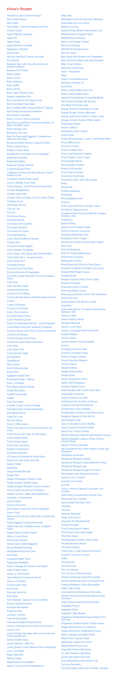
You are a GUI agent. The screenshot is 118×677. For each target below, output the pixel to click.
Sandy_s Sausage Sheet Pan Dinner (80, 330)
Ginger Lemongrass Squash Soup (24, 479)
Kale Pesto (12, 588)
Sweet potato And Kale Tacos (76, 502)
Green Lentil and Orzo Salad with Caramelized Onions (30, 517)
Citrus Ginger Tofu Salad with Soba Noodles (29, 253)
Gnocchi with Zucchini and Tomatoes (25, 490)
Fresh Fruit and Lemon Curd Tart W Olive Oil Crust (29, 429)
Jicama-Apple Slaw (17, 585)
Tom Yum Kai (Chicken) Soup (76, 573)
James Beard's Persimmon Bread (24, 577)
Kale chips (12, 596)
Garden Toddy (14, 464)
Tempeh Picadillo (70, 525)
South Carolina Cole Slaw (74, 397)
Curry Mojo (12, 346)
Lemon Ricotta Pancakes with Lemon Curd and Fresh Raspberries (31, 634)
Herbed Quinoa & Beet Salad (22, 532)
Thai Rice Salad (69, 536)
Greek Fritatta (14, 501)
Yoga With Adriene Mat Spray (76, 649)
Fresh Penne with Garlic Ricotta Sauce (26, 434)
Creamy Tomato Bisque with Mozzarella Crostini (31, 297)
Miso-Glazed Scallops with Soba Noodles (82, 60)
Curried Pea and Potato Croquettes (25, 342)
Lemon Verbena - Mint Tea (20, 643)
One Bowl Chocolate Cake (74, 105)
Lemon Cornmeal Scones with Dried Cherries (30, 626)
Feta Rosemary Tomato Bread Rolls (25, 409)
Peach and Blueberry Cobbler (76, 153)
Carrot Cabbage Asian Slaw (21, 182)
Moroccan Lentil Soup (72, 68)
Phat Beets (66, 187)
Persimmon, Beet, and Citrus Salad (79, 180)
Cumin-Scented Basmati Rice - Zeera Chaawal (31, 323)
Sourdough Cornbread (72, 394)
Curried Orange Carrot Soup (21, 338)
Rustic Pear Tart (69, 298)
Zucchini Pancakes (71, 664)
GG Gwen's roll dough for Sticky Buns (26, 456)
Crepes (10, 301)
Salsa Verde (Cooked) (72, 319)
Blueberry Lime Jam (17, 132)
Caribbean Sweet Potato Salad (23, 179)
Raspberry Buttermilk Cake (75, 234)
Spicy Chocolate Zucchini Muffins (78, 424)
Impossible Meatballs (17, 562)
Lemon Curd (13, 629)
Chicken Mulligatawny (18, 190)
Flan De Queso (14, 420)
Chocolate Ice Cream (17, 231)
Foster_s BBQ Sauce (17, 424)
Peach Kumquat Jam (71, 150)
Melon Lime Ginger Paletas (75, 41)
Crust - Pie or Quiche (17, 312)
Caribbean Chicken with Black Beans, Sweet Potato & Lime (30, 173)
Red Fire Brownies (70, 249)
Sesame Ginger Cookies (73, 356)
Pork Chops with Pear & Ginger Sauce (80, 206)
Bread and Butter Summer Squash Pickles (28, 143)
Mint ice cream (68, 53)
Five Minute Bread (16, 413)
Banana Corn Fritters (17, 70)
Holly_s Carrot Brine (17, 536)
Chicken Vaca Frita (16, 194)
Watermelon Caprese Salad (75, 638)
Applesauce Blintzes (17, 49)
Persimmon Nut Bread (72, 176)
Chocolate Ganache (17, 227)
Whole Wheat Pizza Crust (74, 646)
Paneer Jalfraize (69, 127)
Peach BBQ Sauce (70, 142)
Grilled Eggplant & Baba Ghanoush (25, 522)
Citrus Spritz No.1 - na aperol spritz (24, 257)
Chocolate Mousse (16, 235)
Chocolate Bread (15, 220)
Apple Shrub (13, 41)
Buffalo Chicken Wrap (18, 150)
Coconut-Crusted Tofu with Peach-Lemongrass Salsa (31, 277)
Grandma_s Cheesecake (19, 497)
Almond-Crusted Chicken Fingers (24, 15)
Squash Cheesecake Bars (74, 445)
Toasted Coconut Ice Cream (75, 555)
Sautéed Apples (69, 334)
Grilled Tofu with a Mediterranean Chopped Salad (29, 527)
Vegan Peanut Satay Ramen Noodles (80, 602)
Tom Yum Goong (69, 569)
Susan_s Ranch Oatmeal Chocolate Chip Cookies (82, 490)
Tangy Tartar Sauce (71, 517)
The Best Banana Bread (73, 543)
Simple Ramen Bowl (71, 371)
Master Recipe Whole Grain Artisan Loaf (81, 30)
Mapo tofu (66, 15)
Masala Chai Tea (69, 27)
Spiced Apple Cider (71, 420)
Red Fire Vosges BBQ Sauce (76, 253)
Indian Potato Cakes (17, 570)
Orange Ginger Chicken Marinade (78, 112)
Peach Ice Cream (70, 146)
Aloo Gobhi (12, 23)
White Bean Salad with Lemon (76, 642)
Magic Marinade (15, 654)
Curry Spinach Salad (17, 353)
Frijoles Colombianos (18, 449)
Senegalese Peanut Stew (74, 349)
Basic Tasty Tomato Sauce (20, 93)
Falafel (10, 398)
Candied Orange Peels (18, 169)
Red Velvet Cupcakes (72, 257)
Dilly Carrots (13, 364)
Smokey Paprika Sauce (73, 386)
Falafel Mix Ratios (16, 390)
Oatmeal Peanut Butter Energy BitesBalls (82, 97)
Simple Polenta (69, 368)
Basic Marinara (14, 81)
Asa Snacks (13, 60)
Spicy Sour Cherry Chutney (75, 431)
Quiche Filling (68, 223)
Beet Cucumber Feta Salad (21, 104)
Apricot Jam (13, 53)
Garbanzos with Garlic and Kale (23, 460)
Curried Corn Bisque (17, 334)
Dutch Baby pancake (17, 368)
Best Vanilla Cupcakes (18, 115)
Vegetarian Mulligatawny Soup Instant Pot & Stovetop (83, 618)
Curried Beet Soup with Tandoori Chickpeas (29, 327)
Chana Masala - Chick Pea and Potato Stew (29, 186)
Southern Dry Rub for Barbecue (77, 405)
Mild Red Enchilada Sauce (74, 49)
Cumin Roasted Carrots (19, 319)
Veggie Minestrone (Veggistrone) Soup (81, 631)
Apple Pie (12, 38)
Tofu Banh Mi (68, 562)
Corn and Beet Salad (17, 286)
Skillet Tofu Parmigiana (73, 383)
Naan (64, 75)
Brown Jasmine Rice (17, 146)
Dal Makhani (13, 360)
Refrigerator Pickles (71, 261)
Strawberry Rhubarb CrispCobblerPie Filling (83, 462)
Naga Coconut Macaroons (74, 79)
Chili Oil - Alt (13, 209)
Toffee (64, 558)
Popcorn (65, 202)
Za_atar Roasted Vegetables (75, 653)
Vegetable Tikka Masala (73, 613)
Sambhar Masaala (70, 323)
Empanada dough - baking (20, 379)
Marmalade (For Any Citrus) (75, 23)
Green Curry (13, 512)
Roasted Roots (68, 275)
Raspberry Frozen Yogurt (74, 238)
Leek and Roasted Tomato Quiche (24, 622)
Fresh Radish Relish (17, 438)
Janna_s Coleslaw (16, 581)
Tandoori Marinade (70, 513)
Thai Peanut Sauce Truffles (75, 528)
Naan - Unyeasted (70, 71)
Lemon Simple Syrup (17, 640)
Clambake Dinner (16, 265)
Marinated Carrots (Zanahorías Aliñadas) (82, 19)
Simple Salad (68, 375)
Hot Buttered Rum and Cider (21, 551)
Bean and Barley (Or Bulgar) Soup (24, 100)
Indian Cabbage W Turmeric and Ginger (27, 566)
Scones (65, 345)
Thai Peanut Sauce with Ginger (77, 532)
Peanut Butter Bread (71, 161)
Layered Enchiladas (17, 618)
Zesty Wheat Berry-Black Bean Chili (79, 660)
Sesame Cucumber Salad (74, 353)
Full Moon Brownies (17, 453)
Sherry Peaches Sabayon (74, 360)
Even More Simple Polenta (20, 387)
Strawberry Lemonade (72, 455)
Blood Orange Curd (17, 129)
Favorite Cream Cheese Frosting (23, 405)
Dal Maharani (14, 357)
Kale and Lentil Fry (16, 592)
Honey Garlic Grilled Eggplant (22, 544)
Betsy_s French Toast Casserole (23, 119)
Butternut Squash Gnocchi (20, 165)
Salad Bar (66, 305)
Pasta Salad (67, 135)
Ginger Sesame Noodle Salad (22, 482)
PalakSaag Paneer (71, 124)
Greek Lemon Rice (16, 505)
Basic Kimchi (13, 78)
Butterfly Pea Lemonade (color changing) (28, 154)
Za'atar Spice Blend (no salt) (75, 657)
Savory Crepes (68, 338)
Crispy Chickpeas (16, 304)
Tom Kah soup (68, 566)
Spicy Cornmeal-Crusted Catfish (77, 427)
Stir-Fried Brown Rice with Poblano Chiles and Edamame (85, 450)
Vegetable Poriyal (70, 606)
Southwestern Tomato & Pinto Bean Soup (82, 412)
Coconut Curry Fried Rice (20, 268)
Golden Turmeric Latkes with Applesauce (28, 494)
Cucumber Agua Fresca (19, 316)
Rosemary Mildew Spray (73, 290)
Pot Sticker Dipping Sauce (74, 209)
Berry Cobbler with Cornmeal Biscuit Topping (30, 108)
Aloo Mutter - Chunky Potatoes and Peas (27, 27)
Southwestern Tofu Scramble (76, 409)
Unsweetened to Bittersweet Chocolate (81, 592)
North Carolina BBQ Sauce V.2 (77, 90)
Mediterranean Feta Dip (73, 38)
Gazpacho (12, 468)
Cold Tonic (12, 282)
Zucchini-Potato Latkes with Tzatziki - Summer (84, 668)
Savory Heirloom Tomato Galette (77, 342)
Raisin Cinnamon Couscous (75, 231)
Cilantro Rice (13, 242)
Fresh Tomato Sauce (17, 441)
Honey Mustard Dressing (19, 547)
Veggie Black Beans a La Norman (78, 627)
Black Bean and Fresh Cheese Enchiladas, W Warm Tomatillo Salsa (30, 123)
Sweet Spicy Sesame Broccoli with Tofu (81, 495)
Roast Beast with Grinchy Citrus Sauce (81, 264)
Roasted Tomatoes (70, 283)
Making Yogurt (14, 658)
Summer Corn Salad (71, 481)
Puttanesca (67, 219)
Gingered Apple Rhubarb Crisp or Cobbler (28, 486)
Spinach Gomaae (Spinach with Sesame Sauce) (86, 435)
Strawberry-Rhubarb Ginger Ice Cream (80, 470)
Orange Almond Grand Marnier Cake (79, 109)
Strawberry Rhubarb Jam (74, 466)
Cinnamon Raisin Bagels (20, 246)
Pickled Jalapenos (70, 191)
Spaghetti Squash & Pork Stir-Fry (78, 416)
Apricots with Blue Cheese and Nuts (25, 56)
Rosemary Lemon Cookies (74, 287)
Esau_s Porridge (15, 383)
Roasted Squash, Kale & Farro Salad (80, 279)
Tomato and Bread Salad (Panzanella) (80, 577)
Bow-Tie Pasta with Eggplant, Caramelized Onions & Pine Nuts (29, 137)
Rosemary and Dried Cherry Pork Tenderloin (83, 294)
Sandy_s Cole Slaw (71, 327)
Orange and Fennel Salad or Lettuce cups (82, 116)
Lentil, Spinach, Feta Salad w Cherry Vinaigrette (31, 647)
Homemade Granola (17, 540)
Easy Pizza (12, 372)
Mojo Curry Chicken (71, 64)
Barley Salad (13, 74)
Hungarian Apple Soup (18, 559)
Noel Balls (66, 86)
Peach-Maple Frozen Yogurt (75, 157)
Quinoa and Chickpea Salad (75, 227)
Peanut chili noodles (71, 168)
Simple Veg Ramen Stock (74, 379)
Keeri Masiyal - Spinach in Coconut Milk (27, 600)
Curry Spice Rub (15, 349)
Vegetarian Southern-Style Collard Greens (82, 623)
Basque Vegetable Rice (19, 96)
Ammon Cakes (14, 30)
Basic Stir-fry (13, 89)
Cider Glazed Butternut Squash (23, 238)
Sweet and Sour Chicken (74, 499)
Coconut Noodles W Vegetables (23, 272)
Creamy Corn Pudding (18, 293)
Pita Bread (66, 195)
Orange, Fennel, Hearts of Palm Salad (80, 120)
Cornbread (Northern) (18, 290)
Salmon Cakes (68, 315)
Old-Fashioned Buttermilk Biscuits (78, 101)
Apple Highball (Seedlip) (19, 34)
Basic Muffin (13, 85)
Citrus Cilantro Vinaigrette (20, 250)
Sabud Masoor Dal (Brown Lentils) (78, 302)
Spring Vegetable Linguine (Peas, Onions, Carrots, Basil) (82, 440)
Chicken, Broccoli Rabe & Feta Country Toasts (30, 197)
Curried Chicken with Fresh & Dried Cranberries (31, 331)
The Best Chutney (70, 547)
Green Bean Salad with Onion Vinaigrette (28, 509)
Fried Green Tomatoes (18, 445)
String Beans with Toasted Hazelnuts (80, 474)
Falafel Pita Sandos (17, 394)
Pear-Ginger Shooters (72, 172)
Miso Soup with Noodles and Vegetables (82, 56)
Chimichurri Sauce (16, 216)
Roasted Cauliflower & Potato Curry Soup (82, 268)
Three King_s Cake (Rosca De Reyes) (80, 551)
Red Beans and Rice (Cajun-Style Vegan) (82, 242)
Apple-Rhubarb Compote (20, 45)
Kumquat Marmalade (17, 607)
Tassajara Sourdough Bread (75, 521)
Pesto (64, 183)
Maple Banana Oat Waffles (20, 662)
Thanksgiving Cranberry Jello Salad (79, 540)
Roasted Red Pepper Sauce (75, 272)
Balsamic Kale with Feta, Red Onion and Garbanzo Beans (27, 65)
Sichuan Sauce (69, 364)
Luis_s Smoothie (15, 651)
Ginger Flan (13, 475)
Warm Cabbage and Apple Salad (78, 634)
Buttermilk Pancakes (17, 157)
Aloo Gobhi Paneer (16, 19)
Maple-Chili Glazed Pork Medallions (25, 666)
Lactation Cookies (16, 615)
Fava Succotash (15, 402)
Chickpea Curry (15, 201)
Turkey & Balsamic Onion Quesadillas (80, 584)
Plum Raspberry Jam (72, 198)
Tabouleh (66, 506)
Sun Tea (65, 485)
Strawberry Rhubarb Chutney (76, 459)
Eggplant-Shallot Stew (18, 375)
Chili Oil (11, 212)
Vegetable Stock (69, 609)
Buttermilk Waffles (16, 161)
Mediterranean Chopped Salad (77, 34)
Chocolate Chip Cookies (19, 224)
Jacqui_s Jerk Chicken (18, 573)
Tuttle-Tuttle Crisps (70, 588)
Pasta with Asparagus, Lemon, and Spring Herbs (86, 139)
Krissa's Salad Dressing (19, 603)
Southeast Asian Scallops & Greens (79, 401)
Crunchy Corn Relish (17, 308)
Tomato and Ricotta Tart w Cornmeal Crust (82, 581)
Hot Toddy (12, 555)
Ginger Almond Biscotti (18, 471)
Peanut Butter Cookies (72, 165)
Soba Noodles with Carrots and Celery (80, 390)
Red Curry (66, 246)
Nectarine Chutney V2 (72, 83)
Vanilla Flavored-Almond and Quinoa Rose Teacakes (83, 597)
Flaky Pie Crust (15, 416)
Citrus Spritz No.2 (16, 261)
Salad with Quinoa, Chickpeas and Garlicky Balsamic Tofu (83, 310)
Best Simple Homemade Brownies (24, 111)
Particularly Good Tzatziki (74, 131)
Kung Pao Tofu (14, 611)
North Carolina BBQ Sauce (75, 94)
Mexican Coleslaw (70, 45)
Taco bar (65, 510)
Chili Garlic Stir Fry (16, 205)
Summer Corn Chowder (73, 477)
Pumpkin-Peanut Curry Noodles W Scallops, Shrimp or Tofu (83, 214)
